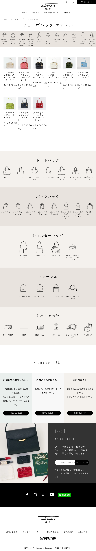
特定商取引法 (53, 532)
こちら (75, 397)
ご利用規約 (68, 532)
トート (20, 177)
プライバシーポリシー (32, 532)
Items (12, 19)
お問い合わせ (48, 413)
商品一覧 (35, 13)
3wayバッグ (56, 255)
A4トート (7, 177)
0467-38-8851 (16, 413)
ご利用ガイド (68, 13)
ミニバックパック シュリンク (54, 214)
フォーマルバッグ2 (39, 296)
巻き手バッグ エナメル (13, 41)
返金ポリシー (84, 532)
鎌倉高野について (51, 13)
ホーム (24, 13)
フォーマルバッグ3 (56, 296)
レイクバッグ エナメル (48, 41)
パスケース (56, 335)
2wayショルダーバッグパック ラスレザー (78, 214)
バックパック (6, 212)
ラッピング (88, 335)
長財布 (24, 335)
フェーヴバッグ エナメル (83, 41)
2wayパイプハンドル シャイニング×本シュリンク (72, 257)
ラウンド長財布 (8, 335)
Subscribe (82, 462)
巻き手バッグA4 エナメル (4, 41)
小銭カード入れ (40, 335)
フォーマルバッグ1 (23, 296)
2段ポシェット (40, 255)
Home (6, 19)
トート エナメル (48, 177)
